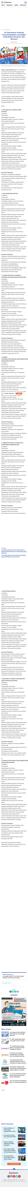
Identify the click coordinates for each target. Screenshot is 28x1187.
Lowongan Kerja (6, 982)
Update (19, 393)
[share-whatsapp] (15, 992)
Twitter (17, 1178)
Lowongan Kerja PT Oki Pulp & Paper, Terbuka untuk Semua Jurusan (13, 976)
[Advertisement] (14, 17)
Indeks (16, 5)
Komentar (14, 995)
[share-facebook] (10, 992)
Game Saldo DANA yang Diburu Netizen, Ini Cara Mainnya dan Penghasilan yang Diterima (10, 1150)
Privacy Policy (21, 1179)
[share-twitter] (13, 992)
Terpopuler (9, 5)
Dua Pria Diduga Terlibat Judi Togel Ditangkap (9, 1143)
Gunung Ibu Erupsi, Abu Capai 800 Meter (10, 1135)
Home (3, 5)
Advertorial (23, 5)
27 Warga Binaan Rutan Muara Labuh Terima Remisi (9, 1157)
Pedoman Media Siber (13, 1179)
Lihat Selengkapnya (13, 1163)
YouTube (20, 1178)
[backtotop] (14, 1169)
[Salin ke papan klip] (18, 992)
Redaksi (5, 1179)
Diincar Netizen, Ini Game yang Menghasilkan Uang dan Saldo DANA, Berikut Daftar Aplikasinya (9, 1129)
